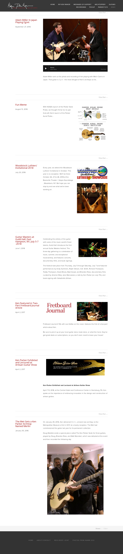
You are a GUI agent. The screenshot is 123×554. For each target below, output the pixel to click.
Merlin (73, 422)
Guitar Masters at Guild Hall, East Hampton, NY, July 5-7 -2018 (27, 240)
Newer (98, 528)
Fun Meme (21, 104)
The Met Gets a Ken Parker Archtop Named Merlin (25, 424)
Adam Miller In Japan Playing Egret (26, 21)
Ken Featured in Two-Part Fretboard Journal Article (27, 305)
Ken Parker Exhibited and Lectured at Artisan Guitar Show (26, 362)
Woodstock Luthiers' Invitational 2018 (26, 166)
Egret (61, 79)
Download (103, 69)
